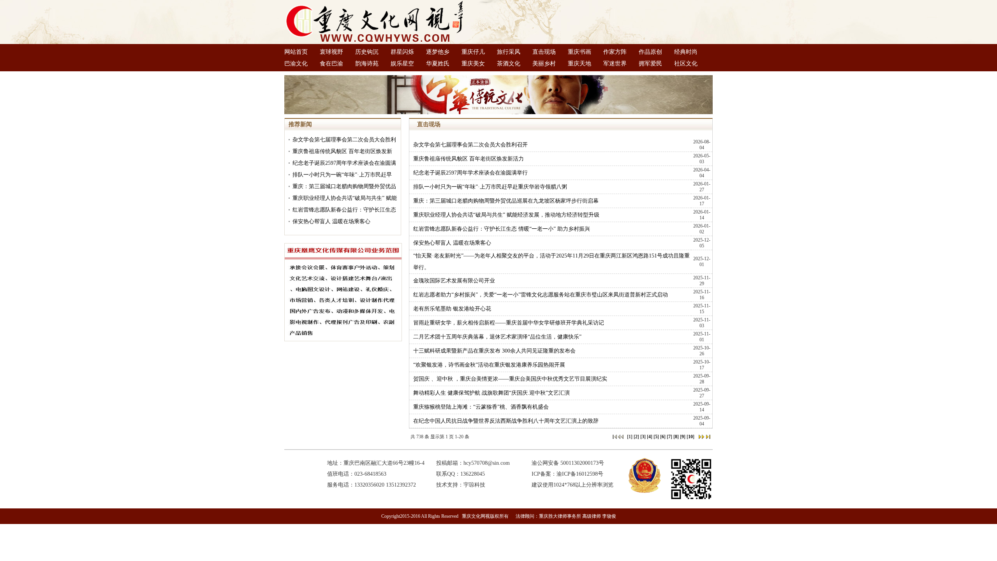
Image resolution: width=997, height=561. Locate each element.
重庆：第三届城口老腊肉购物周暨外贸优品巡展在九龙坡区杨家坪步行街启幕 (506, 201)
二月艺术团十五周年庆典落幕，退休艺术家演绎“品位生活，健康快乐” (497, 337)
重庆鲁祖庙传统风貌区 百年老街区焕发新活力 (468, 159)
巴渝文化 (296, 63)
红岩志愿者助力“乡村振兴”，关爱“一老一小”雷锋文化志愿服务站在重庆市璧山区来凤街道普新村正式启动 (540, 295)
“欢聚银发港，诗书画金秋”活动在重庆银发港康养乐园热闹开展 (489, 365)
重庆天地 (579, 63)
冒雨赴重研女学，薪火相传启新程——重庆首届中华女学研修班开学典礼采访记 (508, 323)
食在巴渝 (331, 63)
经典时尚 (686, 52)
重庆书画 (579, 52)
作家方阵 (615, 52)
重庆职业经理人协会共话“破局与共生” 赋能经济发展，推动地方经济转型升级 (506, 215)
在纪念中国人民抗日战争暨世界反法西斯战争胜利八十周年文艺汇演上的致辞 (506, 421)
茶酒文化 (508, 63)
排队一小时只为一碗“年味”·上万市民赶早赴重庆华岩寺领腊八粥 (490, 187)
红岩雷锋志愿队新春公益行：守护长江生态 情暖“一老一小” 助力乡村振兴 (501, 229)
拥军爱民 (650, 63)
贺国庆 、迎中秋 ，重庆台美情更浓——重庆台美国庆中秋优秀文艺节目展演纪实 (510, 379)
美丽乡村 (544, 63)
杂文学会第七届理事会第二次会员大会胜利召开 (470, 145)
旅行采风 (508, 52)
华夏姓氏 (437, 63)
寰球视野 (331, 52)
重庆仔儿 (473, 52)
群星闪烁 (402, 52)
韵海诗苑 (367, 63)
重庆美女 (473, 63)
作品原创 (650, 52)
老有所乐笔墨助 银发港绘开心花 (452, 309)
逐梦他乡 (437, 52)
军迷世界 (615, 63)
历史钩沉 (367, 52)
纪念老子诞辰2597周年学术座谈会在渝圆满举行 (470, 173)
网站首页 (296, 52)
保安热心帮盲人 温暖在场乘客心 (331, 221)
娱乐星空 (402, 63)
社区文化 (686, 63)
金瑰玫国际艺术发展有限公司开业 (454, 281)
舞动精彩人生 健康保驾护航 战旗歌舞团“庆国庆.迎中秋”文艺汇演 (491, 393)
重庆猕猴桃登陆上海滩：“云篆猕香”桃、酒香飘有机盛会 (481, 407)
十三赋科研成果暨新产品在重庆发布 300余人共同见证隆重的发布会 (494, 351)
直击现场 (544, 52)
